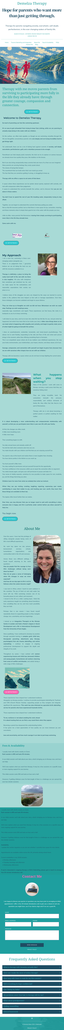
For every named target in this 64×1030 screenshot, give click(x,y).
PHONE (35, 921)
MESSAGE (8, 929)
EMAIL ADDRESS (10, 921)
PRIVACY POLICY (32, 949)
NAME (7, 912)
